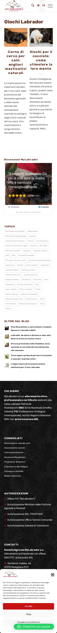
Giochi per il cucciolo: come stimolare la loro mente (41, 60)
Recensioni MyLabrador (14, 457)
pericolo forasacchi (24, 284)
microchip (37, 280)
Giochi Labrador (32, 265)
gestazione (10, 265)
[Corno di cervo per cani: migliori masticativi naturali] (15, 37)
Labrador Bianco (12, 270)
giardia (20, 265)
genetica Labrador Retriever (39, 260)
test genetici (11, 304)
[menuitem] (31, 6)
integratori (45, 265)
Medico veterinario (12, 476)
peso (37, 284)
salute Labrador (12, 294)
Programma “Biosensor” (15, 462)
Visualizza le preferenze (28, 622)
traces (42, 304)
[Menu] (49, 6)
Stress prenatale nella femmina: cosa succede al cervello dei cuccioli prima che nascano (30, 346)
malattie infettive (12, 280)
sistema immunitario (29, 294)
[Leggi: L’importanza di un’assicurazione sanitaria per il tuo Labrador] (7, 365)
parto (46, 280)
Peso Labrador (11, 289)
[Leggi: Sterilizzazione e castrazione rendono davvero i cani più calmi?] (7, 328)
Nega (28, 614)
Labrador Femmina (13, 275)
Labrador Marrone (30, 275)
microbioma (26, 280)
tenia (42, 299)
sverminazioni (31, 299)
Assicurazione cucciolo (14, 448)
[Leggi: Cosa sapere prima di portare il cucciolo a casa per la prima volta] (7, 356)
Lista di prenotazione (13, 452)
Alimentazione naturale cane (17, 443)
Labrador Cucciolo (28, 270)
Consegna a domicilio (14, 471)
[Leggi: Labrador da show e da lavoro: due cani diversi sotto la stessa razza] (7, 336)
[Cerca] (31, 6)
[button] (52, 574)
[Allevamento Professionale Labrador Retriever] (23, 6)
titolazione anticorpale (28, 304)
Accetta (28, 606)
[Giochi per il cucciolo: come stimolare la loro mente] (41, 37)
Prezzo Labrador (26, 289)
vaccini (8, 309)
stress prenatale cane (14, 299)
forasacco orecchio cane (16, 260)
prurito (37, 289)
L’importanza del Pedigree (16, 467)
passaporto (10, 284)
